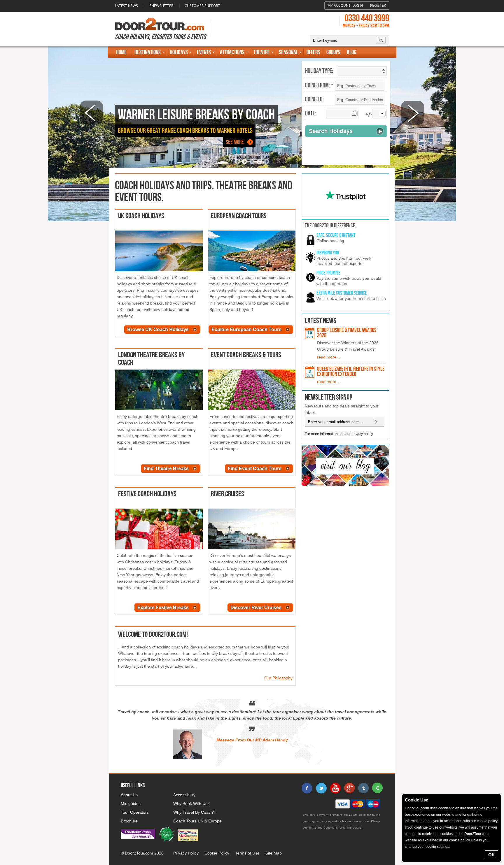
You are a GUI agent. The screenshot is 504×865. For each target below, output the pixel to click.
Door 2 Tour (159, 24)
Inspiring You (327, 253)
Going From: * (319, 85)
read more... (328, 357)
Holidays (179, 52)
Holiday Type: (319, 71)
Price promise (328, 273)
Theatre (261, 52)
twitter (321, 788)
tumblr (363, 788)
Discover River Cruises (255, 607)
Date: (310, 113)
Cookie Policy (216, 853)
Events (204, 52)
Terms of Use (247, 853)
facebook (307, 788)
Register (378, 5)
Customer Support (202, 5)
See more (235, 142)
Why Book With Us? (191, 803)
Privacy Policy (186, 853)
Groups (333, 52)
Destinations (147, 52)
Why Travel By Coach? (194, 812)
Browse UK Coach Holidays (158, 329)
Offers (313, 52)
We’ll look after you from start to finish (351, 298)
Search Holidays (331, 131)
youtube (335, 788)
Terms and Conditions (323, 827)
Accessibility (184, 794)
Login (357, 5)
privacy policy (362, 434)
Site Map (273, 853)
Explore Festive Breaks (163, 607)
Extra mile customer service (341, 293)
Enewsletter (161, 5)
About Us (129, 794)
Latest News (126, 5)
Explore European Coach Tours (246, 329)
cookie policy (487, 821)
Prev (91, 113)
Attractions (232, 52)
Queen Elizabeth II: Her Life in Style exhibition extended (350, 371)
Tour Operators (135, 812)
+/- (368, 115)
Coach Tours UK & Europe (197, 821)
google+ (349, 788)
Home (121, 52)
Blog (351, 52)
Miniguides (131, 803)
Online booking (330, 240)
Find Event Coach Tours (254, 468)
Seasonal (288, 52)
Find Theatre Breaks (166, 468)
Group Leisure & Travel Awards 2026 (346, 333)
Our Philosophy (278, 678)
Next (412, 113)
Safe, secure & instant (335, 235)
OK (491, 854)
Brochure (129, 821)
